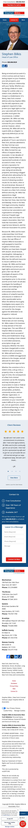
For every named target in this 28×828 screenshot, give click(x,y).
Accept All (10, 818)
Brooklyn (18, 666)
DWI (20, 727)
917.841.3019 (12, 599)
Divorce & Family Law (12, 721)
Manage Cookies (19, 711)
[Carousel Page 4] (20, 471)
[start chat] (22, 824)
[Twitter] (12, 657)
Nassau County (7, 670)
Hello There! (22, 817)
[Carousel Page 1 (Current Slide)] (8, 471)
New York (5, 663)
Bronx (12, 666)
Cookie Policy (8, 711)
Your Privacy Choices (13, 708)
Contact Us (14, 20)
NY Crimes (19, 730)
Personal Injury (18, 717)
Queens (9, 668)
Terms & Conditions (16, 763)
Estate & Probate (20, 719)
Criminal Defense (7, 719)
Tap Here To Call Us (14, 5)
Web (14, 689)
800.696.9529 (12, 62)
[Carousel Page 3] (16, 471)
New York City (13, 663)
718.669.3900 (12, 626)
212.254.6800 (12, 587)
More (23, 20)
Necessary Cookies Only (9, 823)
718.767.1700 (12, 614)
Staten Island (17, 668)
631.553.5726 (12, 638)
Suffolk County (17, 670)
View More (14, 478)
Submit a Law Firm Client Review (14, 484)
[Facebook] (8, 657)
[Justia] (20, 657)
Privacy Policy (14, 686)
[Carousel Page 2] (12, 471)
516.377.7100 (12, 650)
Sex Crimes (11, 730)
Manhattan (5, 666)
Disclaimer (14, 683)
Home (5, 20)
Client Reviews (14, 425)
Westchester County (9, 672)
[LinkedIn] (16, 657)
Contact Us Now (14, 559)
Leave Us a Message (14, 527)
